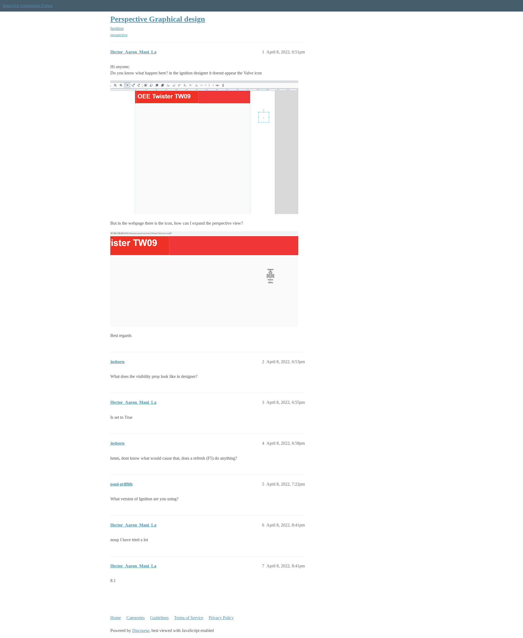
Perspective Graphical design (157, 19)
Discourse (140, 630)
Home (115, 617)
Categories (135, 617)
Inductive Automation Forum (28, 5)
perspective (118, 35)
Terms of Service (188, 617)
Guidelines (159, 617)
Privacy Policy (221, 617)
